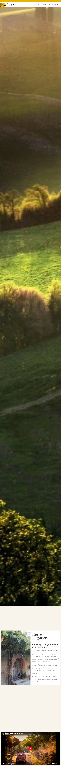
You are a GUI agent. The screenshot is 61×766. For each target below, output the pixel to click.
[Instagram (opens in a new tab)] (60, 1)
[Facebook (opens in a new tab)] (59, 1)
